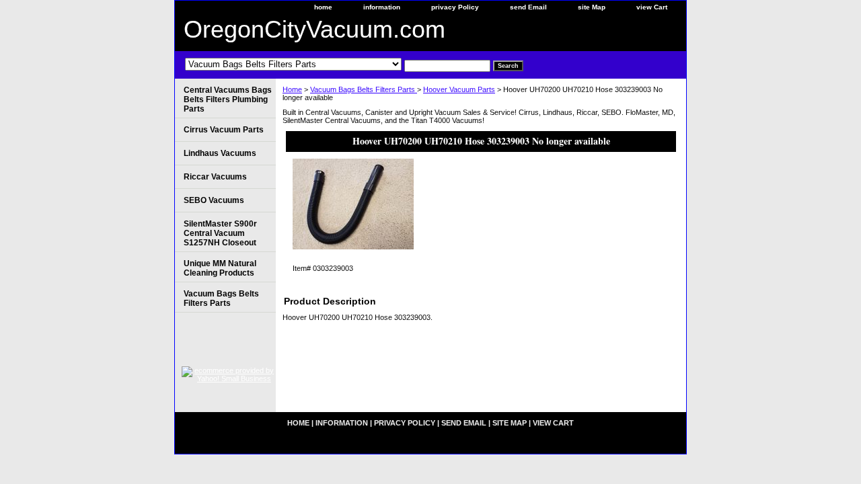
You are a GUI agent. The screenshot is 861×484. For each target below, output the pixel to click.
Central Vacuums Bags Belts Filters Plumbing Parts (228, 99)
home (323, 7)
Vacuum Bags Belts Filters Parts (363, 89)
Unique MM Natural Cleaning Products (220, 268)
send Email (528, 7)
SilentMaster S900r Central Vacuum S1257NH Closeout (220, 233)
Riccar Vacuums (215, 177)
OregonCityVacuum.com (314, 29)
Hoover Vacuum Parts (459, 89)
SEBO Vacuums (214, 200)
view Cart (651, 7)
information (381, 7)
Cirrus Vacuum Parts (224, 129)
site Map (591, 7)
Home (292, 89)
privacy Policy (455, 7)
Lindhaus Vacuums (220, 153)
